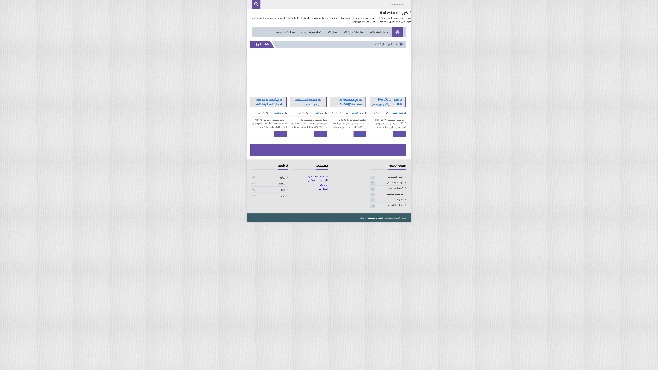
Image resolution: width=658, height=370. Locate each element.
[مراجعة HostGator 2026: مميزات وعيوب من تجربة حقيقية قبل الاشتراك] (388, 73)
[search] (256, 4)
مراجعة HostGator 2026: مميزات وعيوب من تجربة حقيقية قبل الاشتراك (387, 102)
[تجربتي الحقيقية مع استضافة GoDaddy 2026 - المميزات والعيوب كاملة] (348, 73)
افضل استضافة (379, 32)
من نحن (323, 184)
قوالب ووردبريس (311, 32)
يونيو (282, 183)
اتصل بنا (323, 188)
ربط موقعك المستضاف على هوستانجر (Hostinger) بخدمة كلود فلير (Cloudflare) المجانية (307, 102)
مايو (283, 190)
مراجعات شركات (353, 32)
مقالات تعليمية (285, 32)
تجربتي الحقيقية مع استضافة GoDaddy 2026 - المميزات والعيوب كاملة (347, 102)
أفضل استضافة (395, 177)
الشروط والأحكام (318, 180)
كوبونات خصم (396, 4)
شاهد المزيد (261, 44)
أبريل (282, 196)
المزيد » (400, 134)
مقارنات (332, 32)
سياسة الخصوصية (317, 176)
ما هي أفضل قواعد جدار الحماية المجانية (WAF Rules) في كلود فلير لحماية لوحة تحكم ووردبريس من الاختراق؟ (268, 102)
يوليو (282, 177)
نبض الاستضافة (375, 218)
